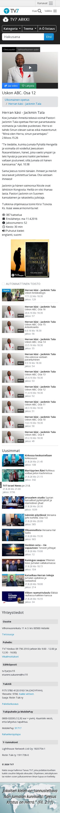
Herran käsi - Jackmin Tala (24, 104)
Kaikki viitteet (26, 693)
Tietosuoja (8, 634)
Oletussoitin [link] (9, 49)
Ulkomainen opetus (17, 100)
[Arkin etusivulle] (16, 19)
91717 (18, 728)
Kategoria (11, 29)
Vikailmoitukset (10, 656)
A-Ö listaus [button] (47, 29)
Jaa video (12, 85)
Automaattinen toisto (23, 284)
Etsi (49, 37)
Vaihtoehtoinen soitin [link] (28, 49)
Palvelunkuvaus (10, 703)
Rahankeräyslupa (11, 734)
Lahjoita (29, 85)
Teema (29, 29)
